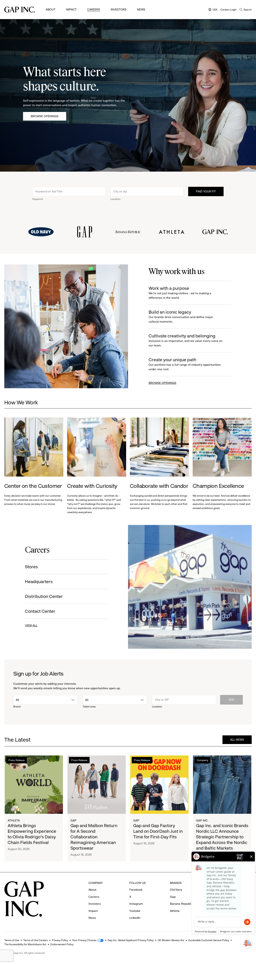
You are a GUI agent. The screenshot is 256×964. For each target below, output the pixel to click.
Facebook (135, 889)
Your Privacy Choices (84, 940)
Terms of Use (11, 940)
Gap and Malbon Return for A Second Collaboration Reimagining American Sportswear (93, 837)
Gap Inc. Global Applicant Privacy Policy (131, 940)
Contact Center (40, 611)
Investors (119, 9)
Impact (71, 9)
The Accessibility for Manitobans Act (25, 944)
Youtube (134, 911)
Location (115, 198)
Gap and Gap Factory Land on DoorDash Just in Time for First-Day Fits (158, 831)
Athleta (14, 820)
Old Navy (176, 889)
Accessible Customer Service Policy (208, 940)
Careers (93, 9)
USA (212, 10)
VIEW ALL (31, 625)
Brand (16, 706)
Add (231, 699)
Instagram (136, 903)
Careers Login (228, 9)
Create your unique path (185, 364)
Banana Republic (181, 903)
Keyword (37, 198)
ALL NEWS (237, 739)
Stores (31, 566)
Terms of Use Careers (35, 940)
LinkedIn (134, 918)
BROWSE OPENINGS (162, 383)
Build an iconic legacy (181, 316)
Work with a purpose (180, 293)
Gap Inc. (202, 820)
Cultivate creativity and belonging (185, 340)
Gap (73, 820)
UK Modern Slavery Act (171, 940)
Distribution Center (44, 596)
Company (202, 760)
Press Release (16, 760)
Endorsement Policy (61, 944)
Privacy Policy (60, 940)
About (50, 9)
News (141, 9)
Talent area (89, 706)
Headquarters (39, 581)
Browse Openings (44, 116)
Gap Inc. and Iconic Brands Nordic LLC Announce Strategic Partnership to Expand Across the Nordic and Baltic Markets (222, 837)
